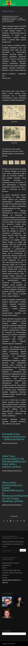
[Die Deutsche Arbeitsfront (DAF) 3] (17, 162)
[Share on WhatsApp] (14, 521)
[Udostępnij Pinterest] (17, 521)
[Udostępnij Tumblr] (20, 521)
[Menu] (24, 3)
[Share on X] (10, 521)
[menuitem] (20, 3)
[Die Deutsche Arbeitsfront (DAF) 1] (5, 162)
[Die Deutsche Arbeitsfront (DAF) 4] (23, 162)
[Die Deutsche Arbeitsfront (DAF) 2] (11, 162)
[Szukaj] (20, 3)
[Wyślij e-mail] (24, 521)
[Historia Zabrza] (11, 3)
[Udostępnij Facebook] (4, 521)
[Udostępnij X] (7, 521)
